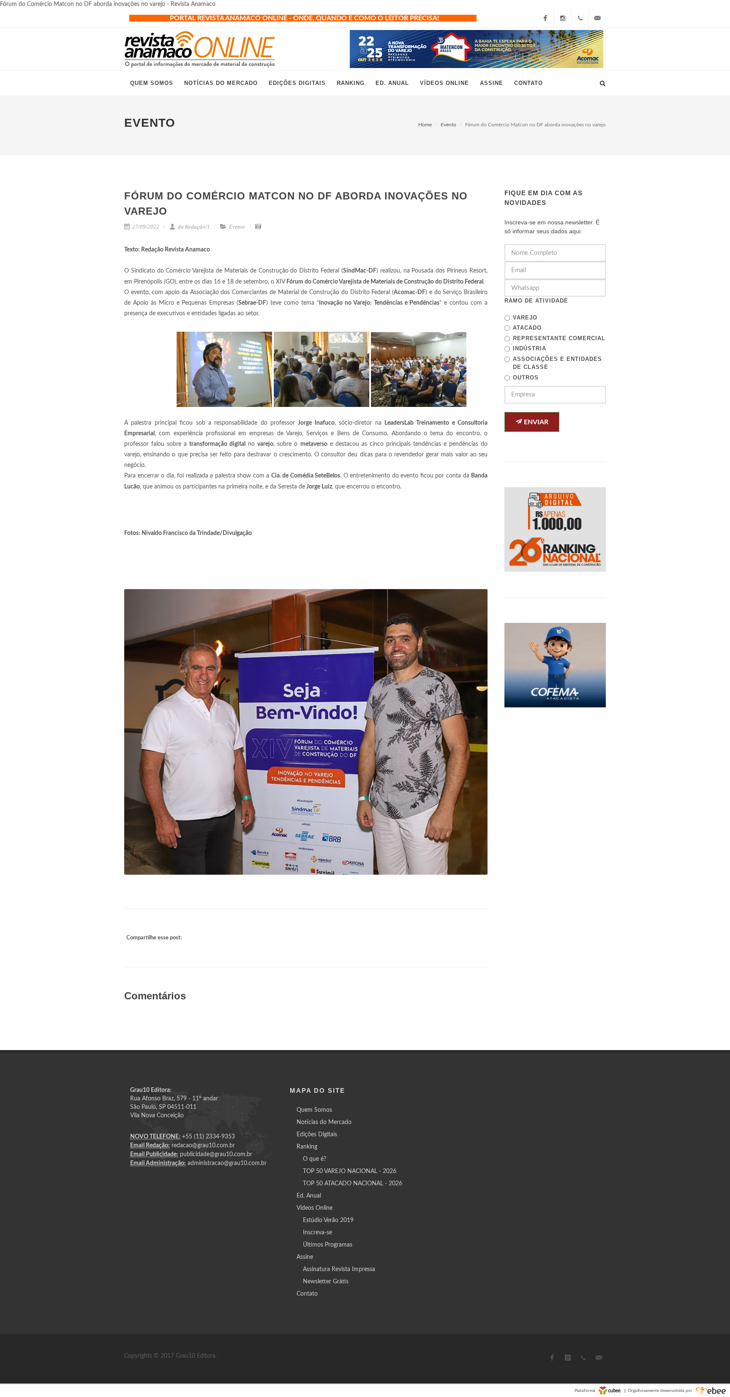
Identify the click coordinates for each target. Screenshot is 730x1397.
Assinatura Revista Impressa (339, 1269)
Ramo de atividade (536, 300)
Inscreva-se (317, 1233)
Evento (448, 124)
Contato (307, 1294)
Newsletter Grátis (326, 1282)
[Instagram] (562, 18)
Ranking (307, 1147)
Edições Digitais (317, 1135)
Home (425, 124)
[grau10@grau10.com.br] (597, 18)
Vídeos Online (314, 1208)
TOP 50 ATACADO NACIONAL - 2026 (352, 1184)
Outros (526, 377)
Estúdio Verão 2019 (328, 1220)
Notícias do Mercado (324, 1122)
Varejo (525, 317)
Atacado (527, 328)
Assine (305, 1257)
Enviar (535, 422)
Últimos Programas (327, 1245)
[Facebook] (545, 18)
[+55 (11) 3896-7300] (580, 18)
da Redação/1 (193, 227)
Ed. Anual (309, 1196)
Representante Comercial (559, 338)
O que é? (314, 1159)
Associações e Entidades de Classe (557, 363)
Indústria (529, 348)
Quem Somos (314, 1110)
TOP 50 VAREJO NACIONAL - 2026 (349, 1171)
